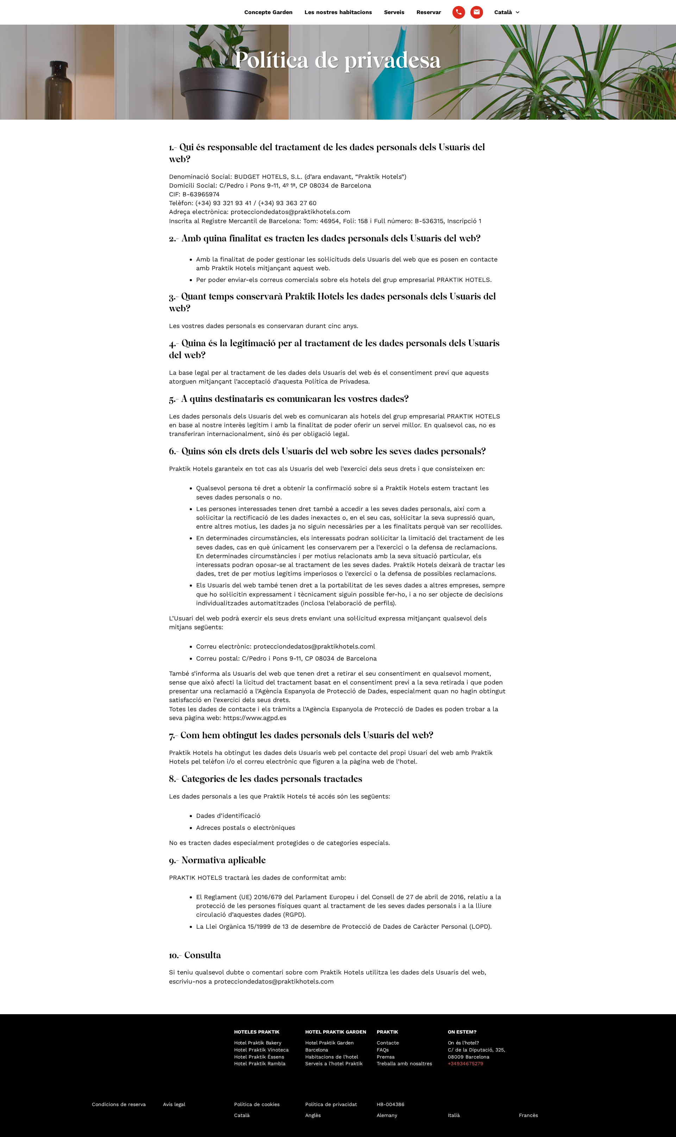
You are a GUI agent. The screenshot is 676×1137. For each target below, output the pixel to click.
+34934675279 (465, 1063)
